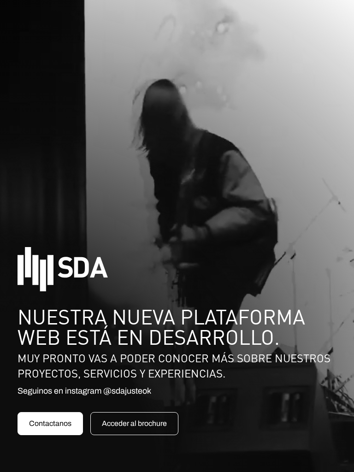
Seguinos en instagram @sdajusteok (84, 390)
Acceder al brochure (134, 423)
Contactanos (50, 423)
